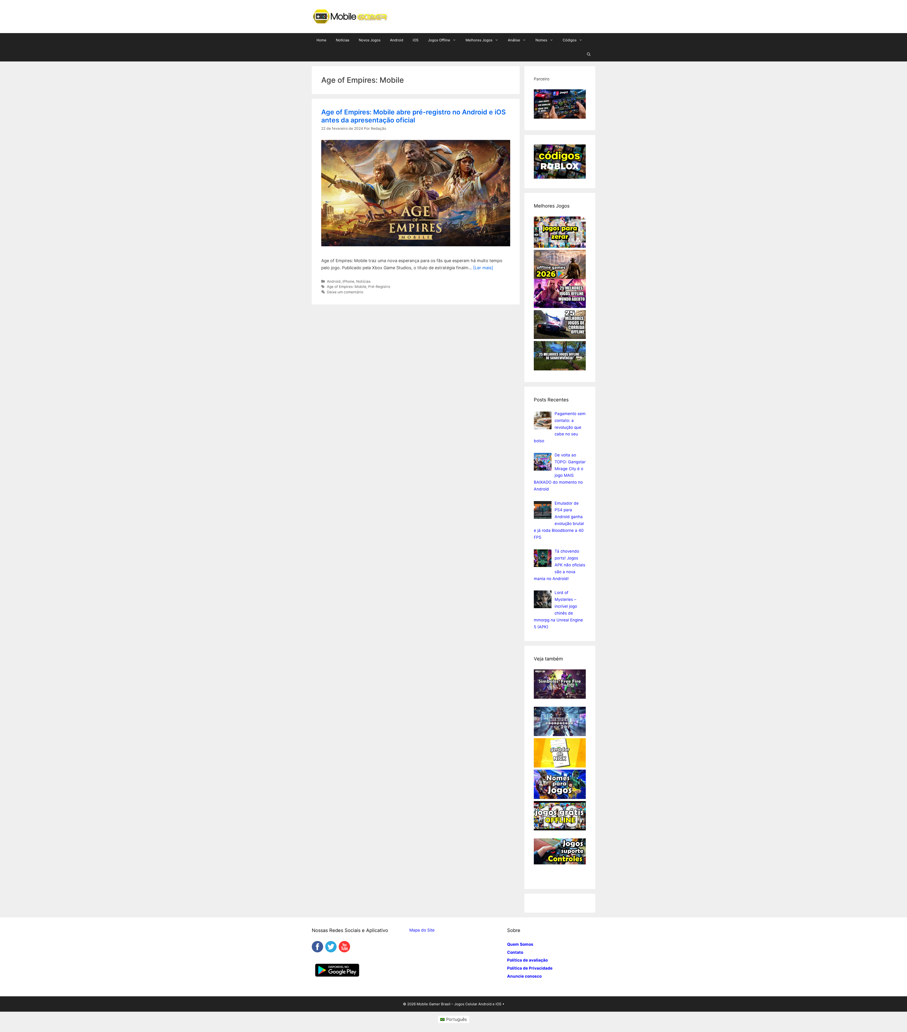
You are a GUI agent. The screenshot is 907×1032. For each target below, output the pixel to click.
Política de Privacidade (529, 968)
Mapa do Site (422, 930)
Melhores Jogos (479, 40)
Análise (514, 40)
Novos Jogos (370, 40)
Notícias (342, 40)
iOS (416, 40)
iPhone (348, 281)
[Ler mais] (483, 267)
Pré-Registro (379, 286)
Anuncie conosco (524, 976)
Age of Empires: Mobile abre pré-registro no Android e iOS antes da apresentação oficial (413, 116)
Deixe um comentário (345, 292)
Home (321, 40)
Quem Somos (520, 944)
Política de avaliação (527, 960)
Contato (515, 952)
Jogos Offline (439, 40)
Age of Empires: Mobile (346, 286)
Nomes (541, 40)
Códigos (570, 40)
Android (396, 40)
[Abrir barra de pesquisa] (588, 54)
